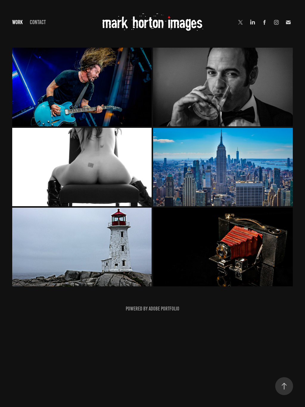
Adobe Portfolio (164, 309)
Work (17, 22)
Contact (38, 22)
